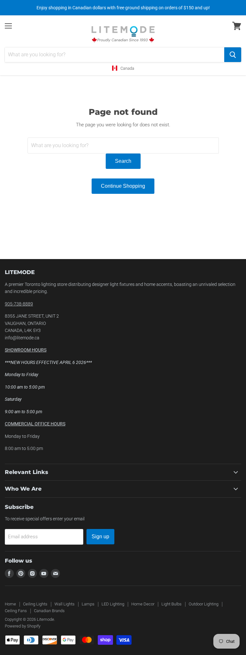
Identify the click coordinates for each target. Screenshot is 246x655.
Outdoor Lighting (203, 604)
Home (10, 604)
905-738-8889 (19, 303)
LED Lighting (113, 604)
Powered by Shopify (22, 626)
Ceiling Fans (16, 610)
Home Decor (142, 604)
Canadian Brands (49, 610)
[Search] (232, 54)
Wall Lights (64, 604)
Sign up (100, 536)
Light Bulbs (171, 604)
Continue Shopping (123, 186)
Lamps (88, 604)
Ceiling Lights (35, 604)
